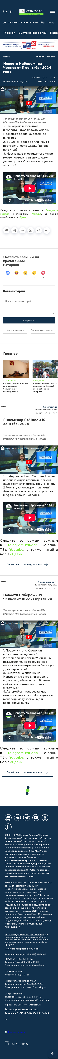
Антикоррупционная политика (21, 1009)
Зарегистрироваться (42, 330)
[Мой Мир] (38, 230)
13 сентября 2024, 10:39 (46, 409)
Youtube (36, 213)
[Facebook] (8, 826)
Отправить (28, 320)
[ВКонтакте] (6, 230)
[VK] (17, 817)
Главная (9, 32)
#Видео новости (45, 56)
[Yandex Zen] (8, 817)
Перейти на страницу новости (24, 564)
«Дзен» (23, 217)
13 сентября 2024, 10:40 (16, 81)
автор (6, 56)
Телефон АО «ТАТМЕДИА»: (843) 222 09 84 (27, 1013)
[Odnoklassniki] (45, 817)
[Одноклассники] (22, 230)
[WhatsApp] (30, 230)
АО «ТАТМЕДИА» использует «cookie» (24, 934)
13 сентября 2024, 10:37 (46, 585)
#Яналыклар (50, 406)
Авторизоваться (15, 330)
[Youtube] (35, 817)
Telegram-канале (22, 545)
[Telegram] (14, 230)
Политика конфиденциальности (22, 949)
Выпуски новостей (32, 32)
